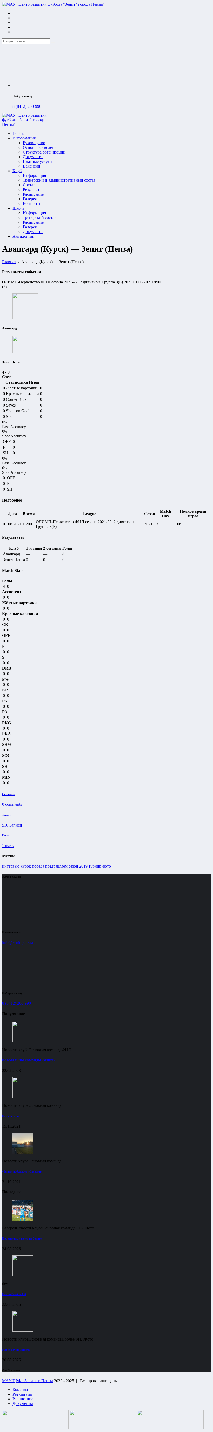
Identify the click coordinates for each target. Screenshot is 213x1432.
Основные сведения (40, 147)
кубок (26, 866)
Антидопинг (23, 236)
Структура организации (44, 152)
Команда (20, 1389)
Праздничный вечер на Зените (22, 1238)
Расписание (33, 194)
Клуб (17, 171)
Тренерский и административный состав (59, 180)
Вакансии (31, 166)
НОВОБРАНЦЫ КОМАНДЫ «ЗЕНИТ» (28, 1060)
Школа (18, 208)
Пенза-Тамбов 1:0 (14, 1294)
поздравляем (56, 866)
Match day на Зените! (16, 1349)
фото (106, 866)
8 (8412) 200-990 (26, 106)
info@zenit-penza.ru (19, 942)
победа (38, 866)
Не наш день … (12, 1115)
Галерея (30, 199)
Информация (24, 138)
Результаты (32, 189)
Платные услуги (37, 161)
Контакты (31, 203)
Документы (33, 157)
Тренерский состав (39, 217)
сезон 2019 (78, 866)
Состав (29, 185)
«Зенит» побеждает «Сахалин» (22, 1171)
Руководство (34, 143)
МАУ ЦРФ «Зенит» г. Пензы (27, 1380)
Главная (19, 133)
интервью (10, 866)
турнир (95, 866)
